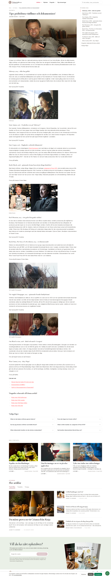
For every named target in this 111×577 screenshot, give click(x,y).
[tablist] (55, 487)
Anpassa (83, 574)
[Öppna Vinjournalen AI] (107, 573)
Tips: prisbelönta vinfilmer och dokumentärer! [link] (29, 7)
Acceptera (98, 574)
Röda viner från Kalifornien (19, 397)
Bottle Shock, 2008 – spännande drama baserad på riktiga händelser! (92, 21)
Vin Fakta (15, 7)
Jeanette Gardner (13, 16)
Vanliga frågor (84, 45)
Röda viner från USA (17, 405)
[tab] (12, 487)
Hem (10, 7)
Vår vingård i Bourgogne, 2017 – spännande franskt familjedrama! (90, 33)
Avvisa (90, 574)
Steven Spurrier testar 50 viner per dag (22, 382)
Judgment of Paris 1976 (50, 168)
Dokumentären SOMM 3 (18, 384)
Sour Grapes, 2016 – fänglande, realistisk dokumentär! (90, 17)
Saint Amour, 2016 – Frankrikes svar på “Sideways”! (91, 13)
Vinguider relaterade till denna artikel (90, 43)
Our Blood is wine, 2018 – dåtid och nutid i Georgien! (91, 37)
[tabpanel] (55, 511)
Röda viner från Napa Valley (19, 403)
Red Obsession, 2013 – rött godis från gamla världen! (91, 25)
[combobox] (92, 2)
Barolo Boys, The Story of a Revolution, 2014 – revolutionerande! (92, 29)
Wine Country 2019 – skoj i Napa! (90, 40)
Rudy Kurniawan (33, 148)
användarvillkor (18, 575)
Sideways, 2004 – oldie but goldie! (91, 10)
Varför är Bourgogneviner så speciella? (22, 387)
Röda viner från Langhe (18, 400)
